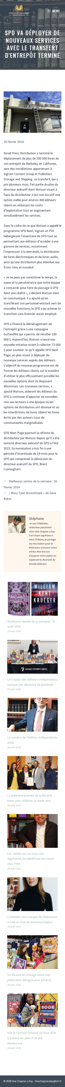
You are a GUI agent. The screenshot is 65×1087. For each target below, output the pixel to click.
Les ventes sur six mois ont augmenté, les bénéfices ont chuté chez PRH (30, 858)
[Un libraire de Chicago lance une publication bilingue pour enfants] (32, 966)
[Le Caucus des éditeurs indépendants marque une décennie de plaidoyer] (32, 671)
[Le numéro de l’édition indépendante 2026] (32, 729)
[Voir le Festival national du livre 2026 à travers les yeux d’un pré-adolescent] (32, 1024)
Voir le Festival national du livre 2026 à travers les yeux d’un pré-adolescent (31, 1038)
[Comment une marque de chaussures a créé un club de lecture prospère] (32, 908)
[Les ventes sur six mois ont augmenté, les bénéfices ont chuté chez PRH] (32, 845)
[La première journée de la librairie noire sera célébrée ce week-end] (32, 787)
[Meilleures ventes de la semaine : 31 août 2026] (32, 613)
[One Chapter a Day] (19, 11)
